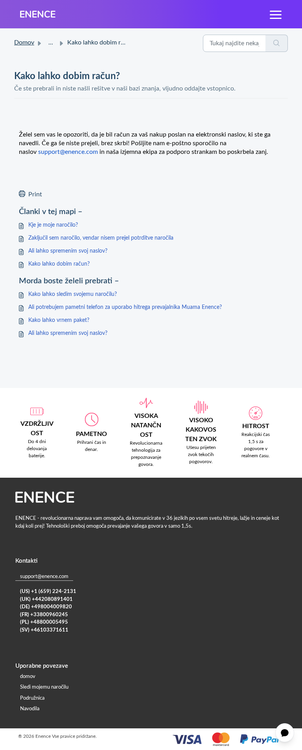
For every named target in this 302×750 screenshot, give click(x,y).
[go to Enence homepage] (37, 14)
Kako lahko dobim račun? (59, 264)
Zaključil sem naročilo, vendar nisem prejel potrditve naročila (100, 238)
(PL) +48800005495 (44, 622)
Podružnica (32, 698)
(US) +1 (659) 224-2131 (48, 591)
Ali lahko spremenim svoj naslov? (67, 251)
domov (27, 676)
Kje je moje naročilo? (53, 225)
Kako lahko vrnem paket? (58, 320)
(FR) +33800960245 (44, 614)
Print (35, 194)
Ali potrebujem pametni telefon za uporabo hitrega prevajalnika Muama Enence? (125, 307)
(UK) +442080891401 (46, 599)
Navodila (29, 708)
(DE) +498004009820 (46, 607)
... (50, 42)
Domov (24, 42)
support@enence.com (44, 576)
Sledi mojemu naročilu (44, 687)
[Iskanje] (276, 43)
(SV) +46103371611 (44, 630)
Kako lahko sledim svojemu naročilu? (72, 294)
